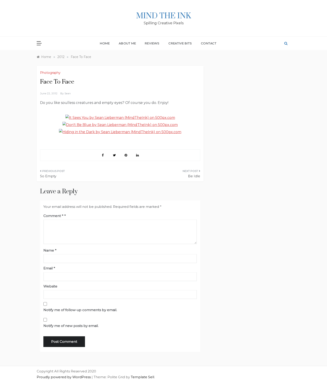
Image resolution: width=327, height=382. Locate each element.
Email (49, 268)
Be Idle (194, 176)
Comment (53, 216)
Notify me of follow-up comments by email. (80, 310)
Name (50, 250)
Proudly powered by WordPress (64, 377)
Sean (68, 93)
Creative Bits (180, 43)
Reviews (152, 43)
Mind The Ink (163, 16)
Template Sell (142, 377)
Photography (50, 73)
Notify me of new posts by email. (71, 326)
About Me (127, 43)
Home (105, 43)
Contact (209, 43)
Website (50, 286)
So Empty (48, 176)
